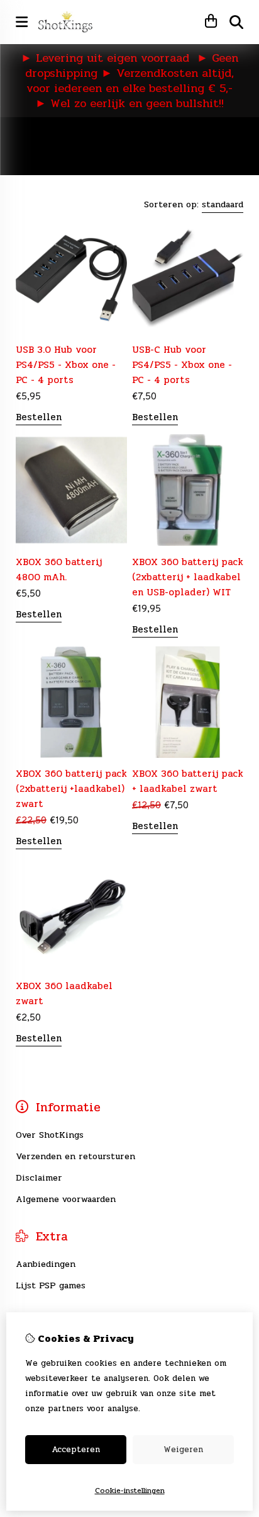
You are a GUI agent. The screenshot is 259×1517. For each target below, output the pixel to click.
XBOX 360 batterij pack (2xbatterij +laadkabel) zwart (71, 788)
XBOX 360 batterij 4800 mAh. (59, 569)
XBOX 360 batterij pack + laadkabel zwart (187, 781)
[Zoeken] (236, 22)
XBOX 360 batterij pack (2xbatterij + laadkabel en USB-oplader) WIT (187, 577)
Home (28, 133)
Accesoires (195, 133)
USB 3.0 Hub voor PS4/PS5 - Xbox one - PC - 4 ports (66, 364)
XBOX (148, 133)
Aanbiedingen (45, 1264)
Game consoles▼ (88, 133)
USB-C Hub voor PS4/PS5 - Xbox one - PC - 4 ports (182, 364)
